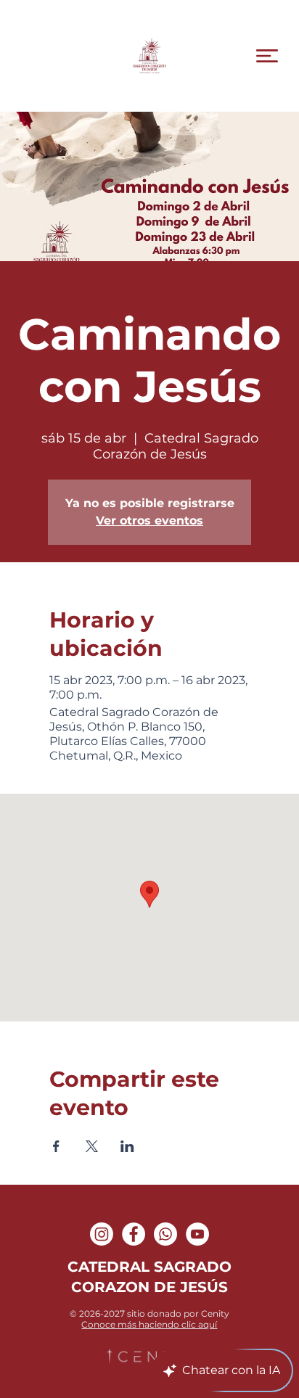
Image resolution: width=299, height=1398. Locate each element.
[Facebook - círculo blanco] (133, 1234)
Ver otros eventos (149, 520)
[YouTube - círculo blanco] (197, 1234)
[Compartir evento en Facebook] (56, 1146)
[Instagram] (101, 1234)
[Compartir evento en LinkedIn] (127, 1146)
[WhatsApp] (165, 1234)
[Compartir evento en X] (92, 1146)
